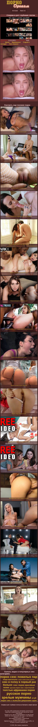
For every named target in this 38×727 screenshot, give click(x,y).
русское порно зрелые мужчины (16, 695)
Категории (15, 10)
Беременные (16, 42)
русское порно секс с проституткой (22, 688)
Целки (7, 42)
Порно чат (23, 10)
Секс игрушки (13, 44)
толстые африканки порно (19, 690)
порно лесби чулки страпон (26, 679)
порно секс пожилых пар (18, 676)
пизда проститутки (10, 679)
